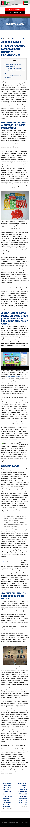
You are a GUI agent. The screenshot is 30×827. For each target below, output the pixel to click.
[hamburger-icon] (2, 16)
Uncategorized (17, 38)
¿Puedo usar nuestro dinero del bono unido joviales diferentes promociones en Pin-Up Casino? (15, 70)
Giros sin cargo (9, 73)
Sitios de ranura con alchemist (13, 376)
